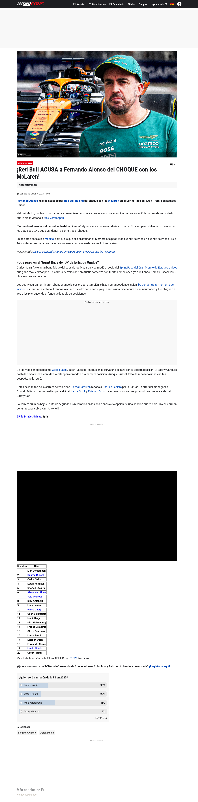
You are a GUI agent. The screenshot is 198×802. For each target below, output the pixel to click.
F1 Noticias (79, 4)
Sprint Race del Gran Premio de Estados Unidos (148, 267)
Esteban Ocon (96, 391)
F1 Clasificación (97, 4)
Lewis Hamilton (81, 387)
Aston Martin (25, 163)
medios (49, 238)
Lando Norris (34, 648)
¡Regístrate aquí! (159, 666)
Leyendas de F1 (159, 4)
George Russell (35, 575)
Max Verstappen (54, 217)
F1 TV (73, 658)
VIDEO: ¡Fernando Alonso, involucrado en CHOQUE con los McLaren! (73, 251)
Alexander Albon (36, 592)
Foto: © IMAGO (24, 155)
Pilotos (131, 4)
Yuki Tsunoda (35, 596)
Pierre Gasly (34, 609)
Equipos (143, 4)
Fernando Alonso (27, 200)
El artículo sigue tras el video (96, 302)
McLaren (113, 200)
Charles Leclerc (112, 387)
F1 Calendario (116, 4)
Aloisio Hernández (28, 185)
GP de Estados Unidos (29, 416)
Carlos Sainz (59, 369)
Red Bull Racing (74, 200)
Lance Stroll (78, 391)
